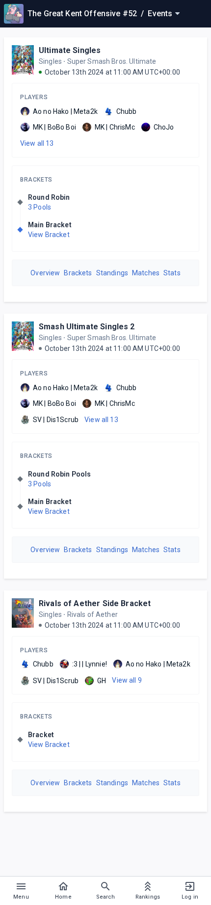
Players (34, 97)
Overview (45, 273)
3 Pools (39, 207)
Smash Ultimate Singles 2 (87, 326)
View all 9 (127, 680)
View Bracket (49, 235)
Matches (145, 273)
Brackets (36, 179)
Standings (112, 273)
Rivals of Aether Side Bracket (95, 603)
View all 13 (37, 143)
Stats (172, 273)
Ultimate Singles (70, 50)
